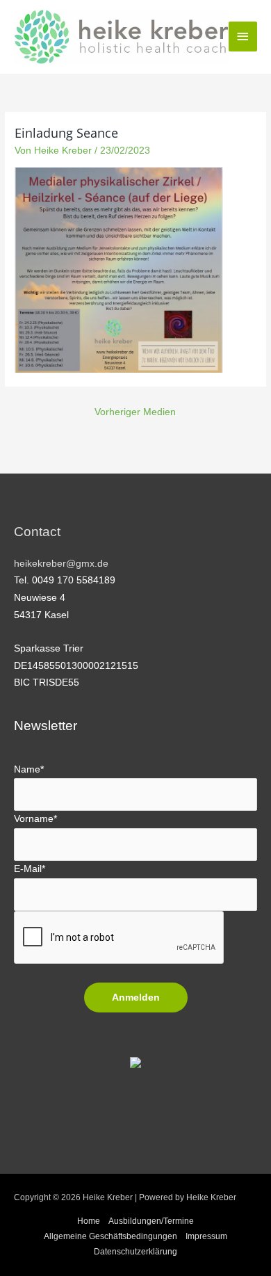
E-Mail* (29, 869)
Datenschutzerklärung (135, 1252)
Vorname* (35, 819)
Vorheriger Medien (135, 412)
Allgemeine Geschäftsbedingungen (110, 1236)
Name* (29, 769)
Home (88, 1221)
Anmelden (136, 997)
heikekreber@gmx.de (61, 563)
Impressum (206, 1236)
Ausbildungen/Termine (151, 1221)
